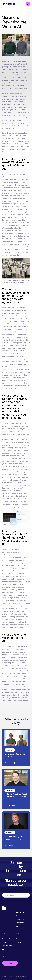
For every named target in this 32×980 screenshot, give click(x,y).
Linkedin (19, 942)
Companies (20, 923)
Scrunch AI (17, 64)
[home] (8, 4)
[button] (28, 4)
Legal (4, 942)
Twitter (18, 939)
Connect (5, 949)
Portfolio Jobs (7, 946)
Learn (18, 926)
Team (18, 916)
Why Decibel (20, 912)
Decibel (10, 977)
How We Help (20, 919)
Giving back (6, 939)
